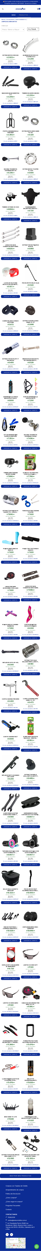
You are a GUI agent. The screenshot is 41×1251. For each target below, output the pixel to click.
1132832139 (11, 1217)
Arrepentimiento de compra (15, 1190)
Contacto (9, 1209)
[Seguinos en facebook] (11, 1234)
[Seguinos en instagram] (7, 1234)
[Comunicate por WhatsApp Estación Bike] (36, 1246)
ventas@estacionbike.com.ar (17, 1220)
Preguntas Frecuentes (13, 1205)
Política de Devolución (13, 1194)
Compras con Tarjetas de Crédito (17, 1186)
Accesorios (10, 19)
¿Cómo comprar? (11, 1197)
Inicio (3, 19)
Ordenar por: (4, 25)
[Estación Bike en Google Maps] (16, 1248)
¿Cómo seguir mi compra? (14, 1201)
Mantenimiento (21, 19)
